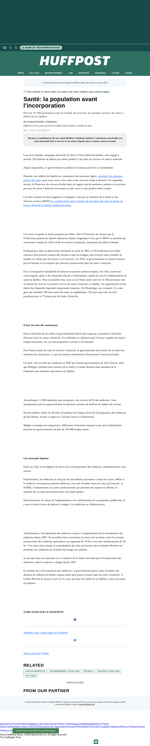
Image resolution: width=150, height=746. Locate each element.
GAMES (128, 73)
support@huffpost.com (87, 704)
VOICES (115, 73)
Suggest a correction (75, 682)
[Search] (16, 48)
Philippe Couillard (109, 671)
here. (106, 91)
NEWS (21, 73)
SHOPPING (83, 73)
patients (88, 671)
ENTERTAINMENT (54, 73)
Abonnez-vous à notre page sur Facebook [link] (45, 632)
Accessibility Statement (109, 727)
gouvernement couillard (64, 671)
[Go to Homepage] (96, 742)
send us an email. (108, 141)
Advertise (14, 727)
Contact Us (25, 727)
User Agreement (57, 727)
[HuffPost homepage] (37, 721)
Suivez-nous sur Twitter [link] (36, 653)
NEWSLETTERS (100, 724)
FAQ (67, 704)
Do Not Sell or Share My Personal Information (35, 731)
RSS (33, 727)
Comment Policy (74, 727)
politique (30, 676)
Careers (45, 727)
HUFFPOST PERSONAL (65, 724)
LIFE (70, 73)
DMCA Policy (90, 727)
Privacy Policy (128, 727)
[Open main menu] (4, 47)
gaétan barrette (35, 671)
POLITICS (34, 73)
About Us (5, 727)
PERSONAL (100, 73)
